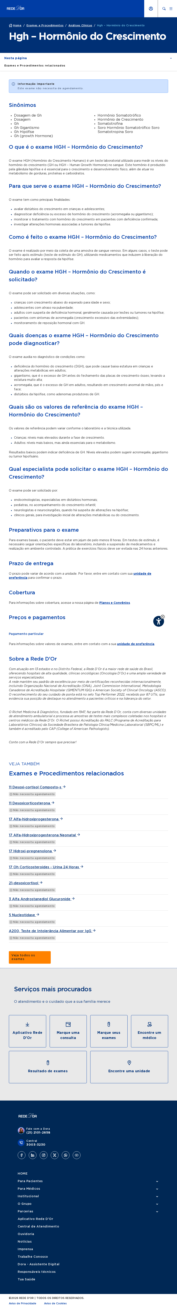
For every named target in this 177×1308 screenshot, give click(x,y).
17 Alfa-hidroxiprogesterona (34, 819)
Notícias (25, 1241)
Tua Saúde (26, 1279)
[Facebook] (21, 1155)
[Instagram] (43, 1155)
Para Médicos (29, 1188)
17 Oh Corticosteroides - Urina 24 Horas (44, 867)
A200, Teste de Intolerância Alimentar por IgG (50, 931)
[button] (162, 616)
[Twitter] (54, 1155)
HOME (22, 1173)
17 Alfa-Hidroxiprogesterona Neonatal (43, 835)
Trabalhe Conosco (33, 1256)
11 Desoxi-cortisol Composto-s (35, 787)
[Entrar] (150, 8)
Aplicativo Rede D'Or (35, 1219)
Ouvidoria (26, 1234)
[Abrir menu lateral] (171, 8)
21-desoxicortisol (24, 883)
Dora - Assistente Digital (39, 1264)
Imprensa (25, 1249)
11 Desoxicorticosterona (30, 803)
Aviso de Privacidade (22, 1303)
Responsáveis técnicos (37, 1271)
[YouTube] (76, 1155)
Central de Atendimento (38, 1226)
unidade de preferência (135, 644)
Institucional (28, 1196)
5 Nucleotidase (22, 915)
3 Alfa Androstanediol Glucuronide (40, 899)
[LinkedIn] (32, 1155)
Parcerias (25, 1211)
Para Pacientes (30, 1181)
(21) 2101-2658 (38, 1132)
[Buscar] (164, 8)
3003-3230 (36, 1144)
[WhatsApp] (65, 1155)
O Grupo (25, 1203)
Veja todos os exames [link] (23, 957)
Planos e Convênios (114, 602)
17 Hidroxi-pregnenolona (31, 851)
